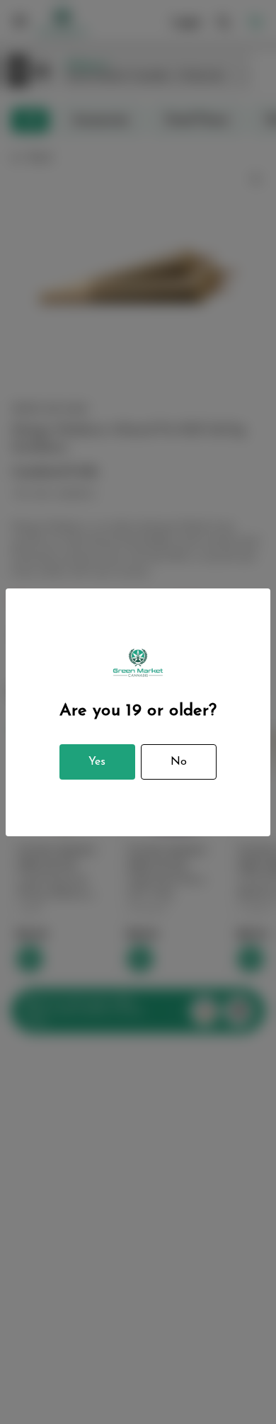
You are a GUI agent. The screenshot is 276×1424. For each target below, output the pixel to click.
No (179, 762)
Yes (96, 762)
